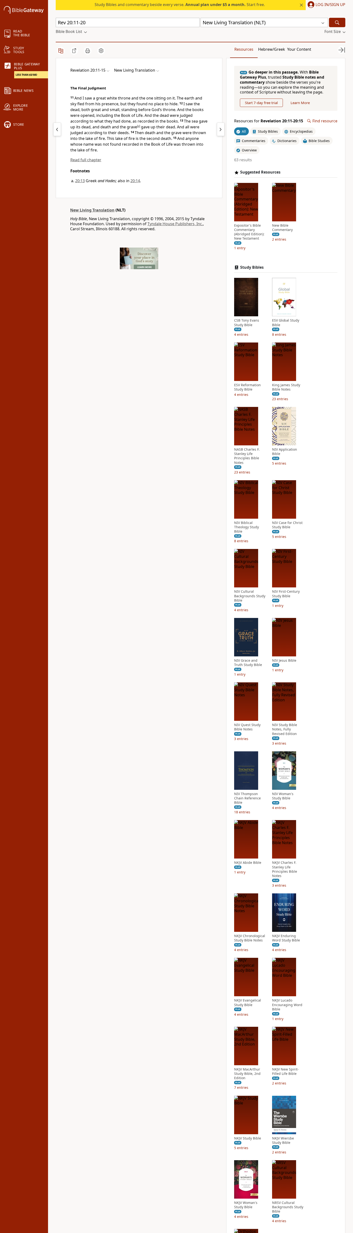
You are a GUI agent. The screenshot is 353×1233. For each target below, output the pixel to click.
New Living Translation (92, 210)
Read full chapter (85, 159)
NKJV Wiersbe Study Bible (283, 1140)
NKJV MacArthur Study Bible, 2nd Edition (247, 1073)
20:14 (135, 180)
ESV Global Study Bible (285, 322)
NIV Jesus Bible (284, 660)
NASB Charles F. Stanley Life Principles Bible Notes (247, 456)
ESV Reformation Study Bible (247, 387)
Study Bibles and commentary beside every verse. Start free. (180, 4)
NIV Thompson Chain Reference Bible (247, 798)
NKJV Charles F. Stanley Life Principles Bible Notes (284, 869)
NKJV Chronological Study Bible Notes (249, 938)
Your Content (299, 49)
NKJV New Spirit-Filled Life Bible (285, 1071)
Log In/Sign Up (330, 4)
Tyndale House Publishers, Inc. (175, 223)
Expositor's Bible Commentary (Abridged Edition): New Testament (249, 232)
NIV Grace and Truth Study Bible (248, 662)
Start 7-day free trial (261, 102)
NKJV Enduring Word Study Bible (286, 938)
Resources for (268, 121)
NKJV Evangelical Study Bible (247, 1002)
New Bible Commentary (282, 227)
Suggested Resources (260, 172)
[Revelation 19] (57, 129)
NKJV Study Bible (247, 1138)
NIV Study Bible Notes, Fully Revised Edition (284, 729)
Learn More (300, 102)
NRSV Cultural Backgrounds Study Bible (287, 1207)
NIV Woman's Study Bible (282, 796)
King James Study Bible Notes (286, 387)
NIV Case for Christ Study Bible (287, 525)
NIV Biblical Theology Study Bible (246, 527)
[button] (325, 5)
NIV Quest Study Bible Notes (247, 727)
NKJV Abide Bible (247, 862)
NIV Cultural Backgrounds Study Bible (249, 595)
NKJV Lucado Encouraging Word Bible (287, 1004)
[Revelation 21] (221, 129)
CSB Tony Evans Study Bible (246, 322)
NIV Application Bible (284, 451)
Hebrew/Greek (271, 49)
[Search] (337, 22)
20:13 (80, 180)
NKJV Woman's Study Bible (245, 1205)
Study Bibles (252, 267)
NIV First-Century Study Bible (286, 593)
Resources (243, 49)
